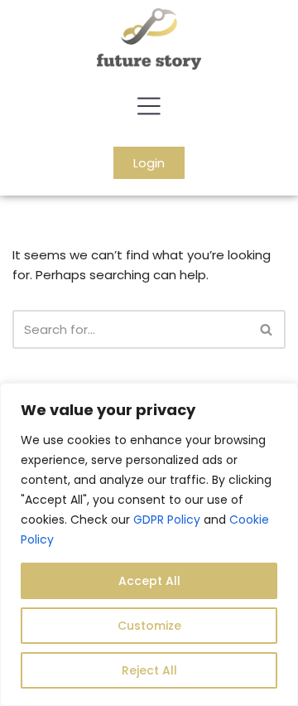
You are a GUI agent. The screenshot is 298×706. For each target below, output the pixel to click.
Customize (149, 625)
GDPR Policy (166, 519)
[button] (149, 108)
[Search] (267, 329)
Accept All (149, 581)
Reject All (149, 670)
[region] (149, 544)
